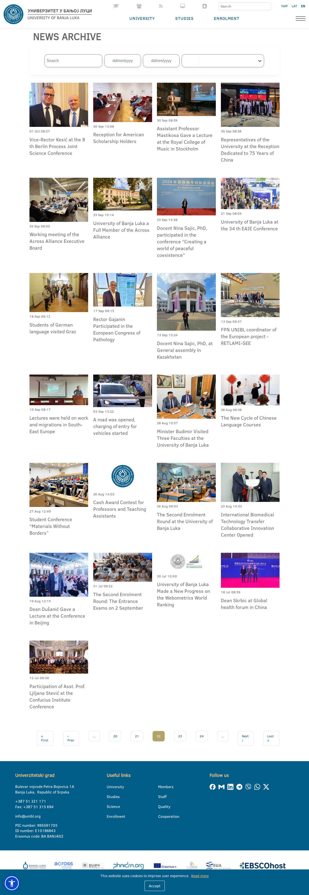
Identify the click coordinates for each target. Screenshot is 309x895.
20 (115, 736)
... (94, 736)
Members (161, 786)
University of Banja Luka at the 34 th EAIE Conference (249, 225)
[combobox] (223, 60)
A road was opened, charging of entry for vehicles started (115, 426)
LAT (294, 6)
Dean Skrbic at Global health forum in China (244, 603)
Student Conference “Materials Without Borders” (50, 526)
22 (159, 736)
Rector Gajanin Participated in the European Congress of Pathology (116, 329)
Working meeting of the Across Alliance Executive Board (56, 241)
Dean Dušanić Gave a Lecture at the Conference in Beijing (57, 616)
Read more (200, 875)
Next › (245, 738)
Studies (184, 18)
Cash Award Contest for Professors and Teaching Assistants (119, 509)
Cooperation (161, 816)
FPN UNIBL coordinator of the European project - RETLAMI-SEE (248, 336)
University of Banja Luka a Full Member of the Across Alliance (121, 230)
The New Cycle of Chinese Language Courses (249, 421)
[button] (12, 883)
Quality (161, 806)
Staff (161, 796)
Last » (270, 738)
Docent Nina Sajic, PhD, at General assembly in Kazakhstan (185, 350)
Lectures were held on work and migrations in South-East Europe (58, 424)
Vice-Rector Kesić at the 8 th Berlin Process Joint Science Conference (57, 146)
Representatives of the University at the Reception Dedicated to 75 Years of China (250, 149)
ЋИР (284, 6)
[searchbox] (190, 60)
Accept (155, 885)
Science (110, 806)
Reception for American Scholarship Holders (118, 137)
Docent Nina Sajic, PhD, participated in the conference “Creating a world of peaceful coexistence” (182, 241)
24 (202, 736)
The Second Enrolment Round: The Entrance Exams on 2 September (118, 601)
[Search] (267, 6)
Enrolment (226, 18)
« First (44, 738)
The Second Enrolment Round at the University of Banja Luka (185, 521)
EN (303, 6)
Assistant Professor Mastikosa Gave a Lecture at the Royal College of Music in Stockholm (184, 138)
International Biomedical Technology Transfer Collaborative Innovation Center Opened (247, 524)
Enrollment (110, 816)
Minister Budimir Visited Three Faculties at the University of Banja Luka (183, 438)
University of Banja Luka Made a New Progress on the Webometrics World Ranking (183, 594)
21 (137, 736)
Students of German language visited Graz (52, 328)
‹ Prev (70, 738)
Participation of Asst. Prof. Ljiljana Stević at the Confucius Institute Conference (57, 696)
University (142, 18)
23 (180, 736)
